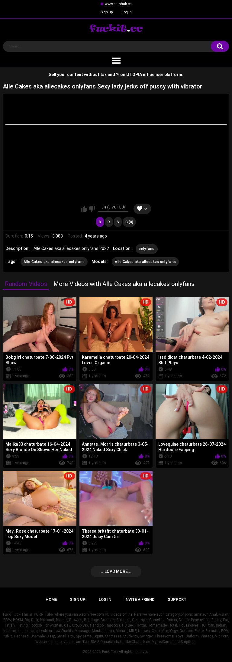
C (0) (129, 222)
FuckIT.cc (110, 652)
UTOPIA (134, 74)
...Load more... (116, 571)
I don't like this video (92, 209)
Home (51, 599)
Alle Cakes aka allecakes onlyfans (54, 262)
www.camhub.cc (118, 4)
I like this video (84, 209)
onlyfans (146, 249)
